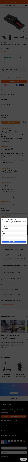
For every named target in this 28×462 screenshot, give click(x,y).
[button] (14, 228)
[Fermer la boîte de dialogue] (26, 219)
